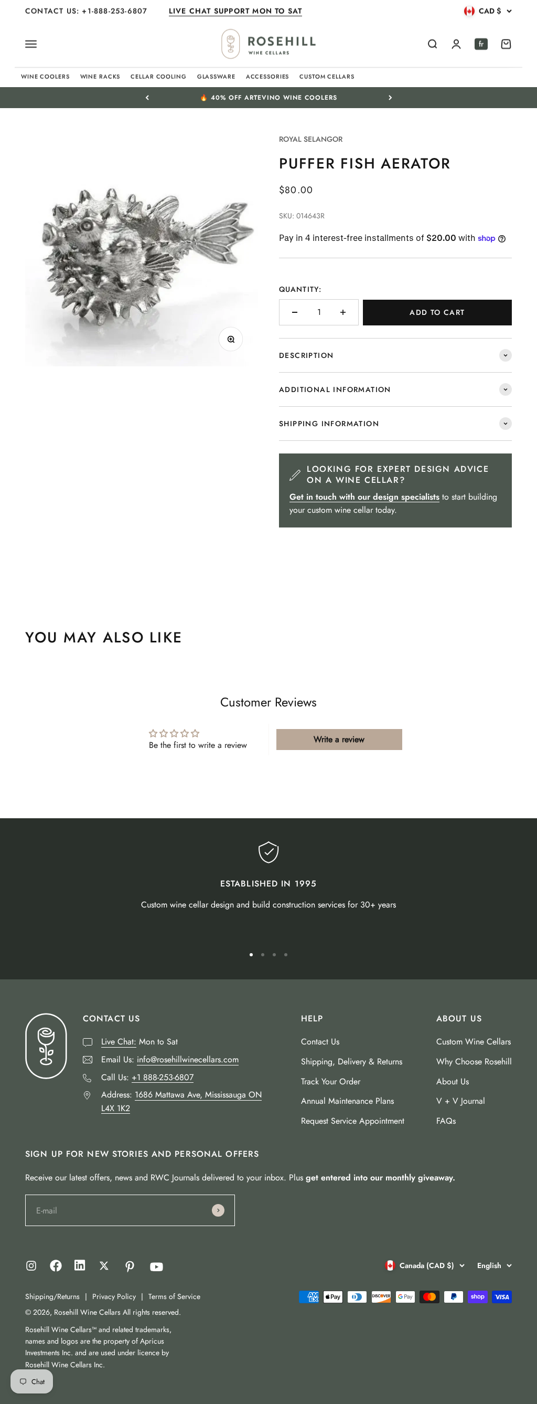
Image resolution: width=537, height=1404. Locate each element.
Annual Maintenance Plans (347, 1101)
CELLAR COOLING (158, 76)
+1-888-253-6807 (116, 11)
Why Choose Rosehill (474, 1061)
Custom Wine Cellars (473, 1042)
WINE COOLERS (45, 76)
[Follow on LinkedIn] (79, 1268)
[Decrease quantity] (295, 312)
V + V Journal (460, 1101)
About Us (452, 1081)
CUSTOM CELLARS (326, 76)
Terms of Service (174, 1296)
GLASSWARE (216, 76)
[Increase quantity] (343, 312)
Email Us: (170, 1059)
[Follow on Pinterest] (130, 1267)
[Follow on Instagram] (31, 1266)
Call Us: (147, 1077)
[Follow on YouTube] (156, 1267)
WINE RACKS (100, 76)
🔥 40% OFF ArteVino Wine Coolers (268, 97)
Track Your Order (330, 1081)
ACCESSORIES (267, 76)
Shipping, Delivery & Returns (351, 1061)
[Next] (390, 97)
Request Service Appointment (352, 1121)
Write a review (339, 739)
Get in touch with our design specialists (364, 497)
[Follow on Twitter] (104, 1266)
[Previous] (147, 97)
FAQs (446, 1121)
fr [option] (481, 44)
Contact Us (320, 1042)
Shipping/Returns (52, 1296)
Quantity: (300, 289)
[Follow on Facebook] (56, 1269)
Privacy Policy (114, 1296)
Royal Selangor (310, 139)
